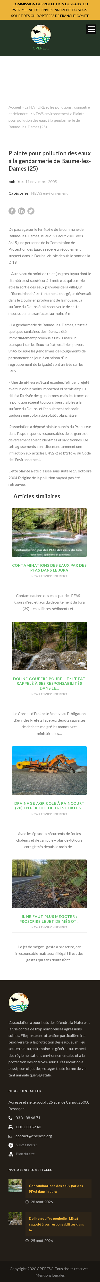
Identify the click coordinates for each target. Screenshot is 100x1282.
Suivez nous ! (26, 1144)
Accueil (14, 107)
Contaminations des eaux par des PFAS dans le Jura (49, 567)
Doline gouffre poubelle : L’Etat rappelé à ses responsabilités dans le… (49, 683)
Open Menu (91, 29)
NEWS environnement (51, 113)
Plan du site (25, 1153)
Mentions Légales (50, 1275)
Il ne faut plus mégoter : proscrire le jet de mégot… (49, 919)
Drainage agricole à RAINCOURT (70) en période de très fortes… (49, 805)
